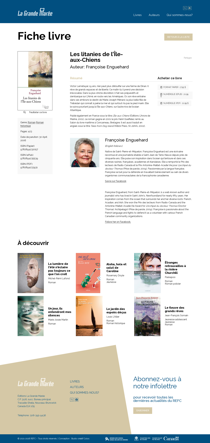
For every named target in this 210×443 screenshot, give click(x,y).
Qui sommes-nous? (180, 15)
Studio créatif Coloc (80, 438)
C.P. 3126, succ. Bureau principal (34, 399)
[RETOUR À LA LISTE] (178, 39)
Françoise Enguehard (107, 66)
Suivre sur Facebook (115, 181)
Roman (31, 122)
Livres (137, 15)
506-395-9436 (38, 415)
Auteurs (154, 15)
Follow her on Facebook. (118, 221)
